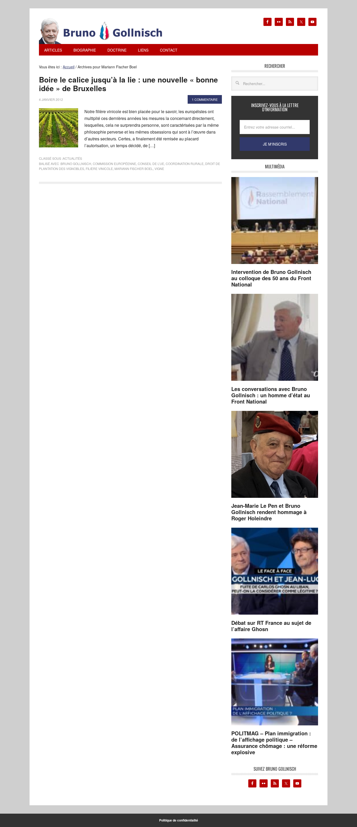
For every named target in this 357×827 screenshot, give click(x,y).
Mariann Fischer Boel (133, 168)
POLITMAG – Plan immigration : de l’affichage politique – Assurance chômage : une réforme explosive (274, 742)
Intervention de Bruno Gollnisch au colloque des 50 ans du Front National (271, 278)
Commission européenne (114, 163)
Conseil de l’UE (151, 163)
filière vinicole (99, 168)
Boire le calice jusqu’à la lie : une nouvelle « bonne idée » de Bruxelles (128, 84)
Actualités (72, 158)
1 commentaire (205, 99)
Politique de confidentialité (178, 820)
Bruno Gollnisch (76, 163)
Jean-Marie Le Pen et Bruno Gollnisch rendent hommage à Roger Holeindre (269, 512)
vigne (159, 168)
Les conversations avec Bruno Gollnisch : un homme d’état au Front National (270, 395)
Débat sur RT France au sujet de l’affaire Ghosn (271, 626)
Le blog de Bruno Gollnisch (107, 31)
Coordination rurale (185, 163)
